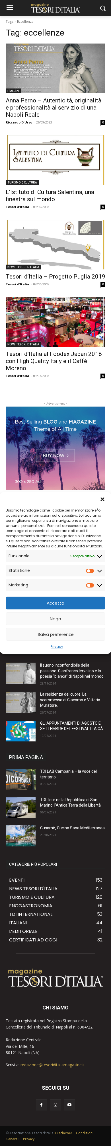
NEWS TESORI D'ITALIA (23, 267)
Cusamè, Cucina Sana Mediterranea (72, 828)
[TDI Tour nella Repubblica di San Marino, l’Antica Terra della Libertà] (21, 807)
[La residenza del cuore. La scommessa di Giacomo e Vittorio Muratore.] (21, 702)
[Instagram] (55, 1104)
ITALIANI (13, 91)
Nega (55, 619)
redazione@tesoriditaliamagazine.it (52, 1064)
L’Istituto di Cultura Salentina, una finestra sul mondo (50, 196)
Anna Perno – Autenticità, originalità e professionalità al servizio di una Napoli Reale (53, 107)
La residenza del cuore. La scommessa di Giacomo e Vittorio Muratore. (70, 700)
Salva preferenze (56, 634)
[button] (102, 499)
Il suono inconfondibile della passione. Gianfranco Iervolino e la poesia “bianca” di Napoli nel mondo (72, 671)
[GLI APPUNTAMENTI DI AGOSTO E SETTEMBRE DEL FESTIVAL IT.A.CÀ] (21, 731)
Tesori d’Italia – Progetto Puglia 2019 (55, 276)
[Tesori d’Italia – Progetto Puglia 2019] (55, 244)
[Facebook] (41, 1104)
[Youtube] (69, 1104)
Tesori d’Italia (17, 207)
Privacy (57, 646)
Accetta (55, 603)
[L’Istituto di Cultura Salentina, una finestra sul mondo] (55, 160)
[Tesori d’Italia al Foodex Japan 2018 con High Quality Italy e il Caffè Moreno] (55, 322)
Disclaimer (63, 1133)
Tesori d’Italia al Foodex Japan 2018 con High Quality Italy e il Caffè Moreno (54, 361)
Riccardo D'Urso (19, 122)
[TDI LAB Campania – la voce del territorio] (21, 779)
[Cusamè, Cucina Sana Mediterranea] (21, 835)
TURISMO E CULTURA (22, 182)
